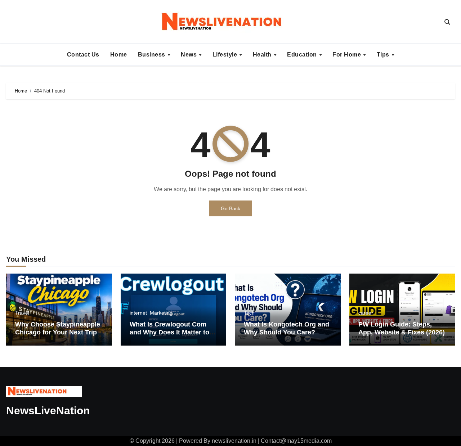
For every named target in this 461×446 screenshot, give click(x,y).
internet (138, 312)
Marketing (161, 312)
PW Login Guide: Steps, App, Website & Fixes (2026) (401, 328)
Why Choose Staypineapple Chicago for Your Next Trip (57, 328)
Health (263, 54)
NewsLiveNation (48, 410)
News (189, 54)
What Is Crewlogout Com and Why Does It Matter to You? (169, 332)
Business (152, 54)
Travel (22, 312)
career (365, 312)
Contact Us (83, 54)
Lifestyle (225, 54)
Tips (384, 54)
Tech (249, 312)
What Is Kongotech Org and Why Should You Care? (286, 328)
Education (302, 54)
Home (118, 54)
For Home (347, 54)
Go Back (230, 208)
